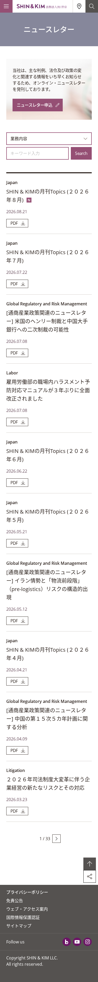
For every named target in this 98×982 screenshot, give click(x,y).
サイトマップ (18, 926)
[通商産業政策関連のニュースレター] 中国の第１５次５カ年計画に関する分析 (47, 719)
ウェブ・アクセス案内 (27, 909)
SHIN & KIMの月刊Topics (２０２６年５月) (47, 516)
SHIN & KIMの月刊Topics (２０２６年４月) (47, 654)
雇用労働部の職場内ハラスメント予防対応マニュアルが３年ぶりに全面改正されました (48, 390)
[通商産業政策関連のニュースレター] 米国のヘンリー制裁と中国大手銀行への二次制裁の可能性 (47, 321)
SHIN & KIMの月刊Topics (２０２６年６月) (47, 455)
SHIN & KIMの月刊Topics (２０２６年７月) (47, 256)
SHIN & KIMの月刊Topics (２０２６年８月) (47, 195)
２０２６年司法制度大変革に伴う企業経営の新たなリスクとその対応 (48, 783)
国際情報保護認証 (23, 917)
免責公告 (14, 900)
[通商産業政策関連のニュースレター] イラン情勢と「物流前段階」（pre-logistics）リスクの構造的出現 (47, 585)
